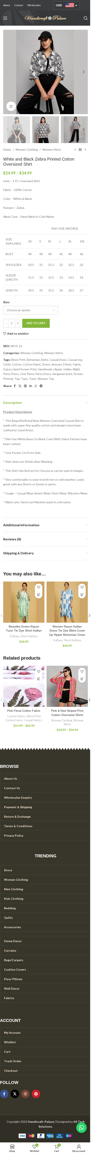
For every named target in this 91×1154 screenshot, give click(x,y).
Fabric (77, 364)
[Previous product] (75, 149)
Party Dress (43, 374)
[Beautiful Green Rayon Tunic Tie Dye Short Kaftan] (23, 602)
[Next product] (85, 149)
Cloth (7, 364)
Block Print (18, 359)
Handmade (45, 369)
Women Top (46, 378)
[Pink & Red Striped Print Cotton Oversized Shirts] (67, 686)
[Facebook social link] (14, 386)
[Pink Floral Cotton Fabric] (23, 686)
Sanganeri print (62, 374)
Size (6, 302)
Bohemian (33, 359)
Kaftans (14, 636)
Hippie (58, 369)
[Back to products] (80, 149)
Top (17, 378)
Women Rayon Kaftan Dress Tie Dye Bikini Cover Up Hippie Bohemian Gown (67, 630)
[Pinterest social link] (25, 386)
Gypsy (7, 369)
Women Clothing (26, 149)
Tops (24, 378)
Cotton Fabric (32, 364)
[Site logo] (45, 18)
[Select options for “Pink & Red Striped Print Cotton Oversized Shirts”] (82, 679)
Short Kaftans (29, 636)
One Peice (27, 374)
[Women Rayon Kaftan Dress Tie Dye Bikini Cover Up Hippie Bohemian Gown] (67, 602)
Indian (67, 369)
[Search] (85, 18)
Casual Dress (58, 359)
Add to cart (36, 323)
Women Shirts (51, 149)
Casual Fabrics (33, 720)
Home (7, 149)
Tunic (32, 378)
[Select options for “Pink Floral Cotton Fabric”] (38, 679)
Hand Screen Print (25, 369)
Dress (46, 364)
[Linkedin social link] (30, 386)
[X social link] (20, 386)
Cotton (17, 364)
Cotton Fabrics (16, 716)
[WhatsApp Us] (81, 1127)
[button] (7, 72)
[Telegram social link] (41, 386)
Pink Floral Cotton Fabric (23, 710)
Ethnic (67, 364)
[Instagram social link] (25, 1094)
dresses (56, 364)
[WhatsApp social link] (35, 386)
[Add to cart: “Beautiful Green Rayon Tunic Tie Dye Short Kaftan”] (38, 594)
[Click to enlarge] (11, 106)
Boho (44, 359)
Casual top (75, 359)
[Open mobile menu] (5, 18)
